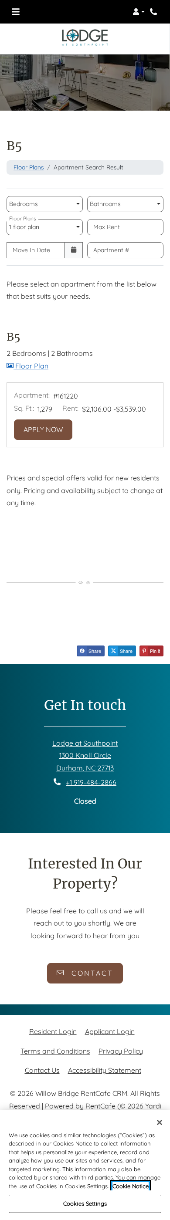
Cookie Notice (130, 1186)
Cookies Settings (85, 1203)
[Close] (159, 1122)
